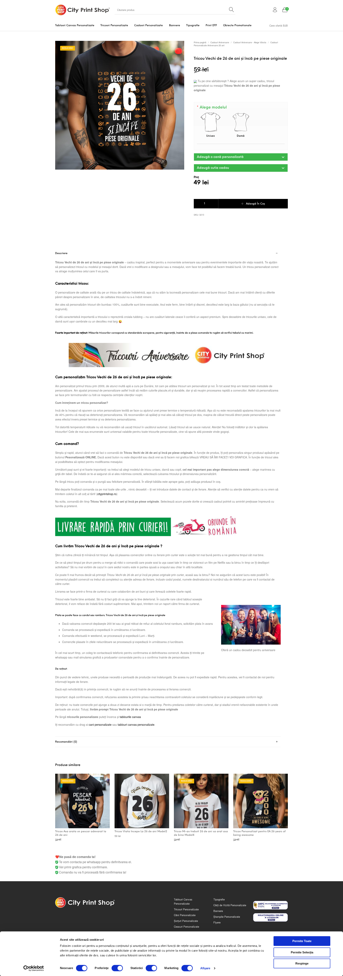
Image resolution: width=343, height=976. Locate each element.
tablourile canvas (130, 717)
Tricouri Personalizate (186, 909)
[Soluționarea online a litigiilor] (270, 917)
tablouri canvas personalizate (136, 724)
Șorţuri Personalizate (186, 921)
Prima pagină (200, 42)
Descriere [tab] (61, 253)
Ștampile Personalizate (226, 916)
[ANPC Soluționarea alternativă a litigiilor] (270, 905)
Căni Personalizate (185, 915)
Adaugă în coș (255, 203)
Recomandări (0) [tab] (66, 742)
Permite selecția (302, 952)
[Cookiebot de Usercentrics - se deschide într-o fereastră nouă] (33, 968)
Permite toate (301, 941)
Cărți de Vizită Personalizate (229, 905)
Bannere (218, 911)
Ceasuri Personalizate (186, 926)
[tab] (168, 492)
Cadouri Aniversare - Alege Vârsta (249, 42)
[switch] (117, 968)
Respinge (301, 963)
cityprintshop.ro (107, 494)
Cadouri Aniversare (219, 42)
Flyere (217, 922)
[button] (241, 157)
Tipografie (219, 899)
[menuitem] (74, 25)
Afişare (205, 968)
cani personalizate (100, 724)
